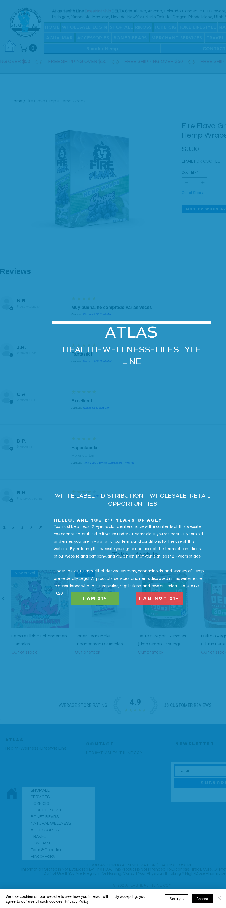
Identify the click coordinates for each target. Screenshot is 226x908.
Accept (202, 898)
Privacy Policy (77, 901)
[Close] (219, 899)
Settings (177, 898)
